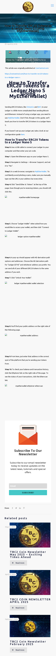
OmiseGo (30, 107)
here (22, 134)
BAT (39, 107)
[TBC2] (28, 6)
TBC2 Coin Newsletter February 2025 (28, 643)
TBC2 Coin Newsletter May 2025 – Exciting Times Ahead (28, 554)
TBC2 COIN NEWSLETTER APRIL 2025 (30, 600)
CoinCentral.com (41, 68)
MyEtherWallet (14, 118)
